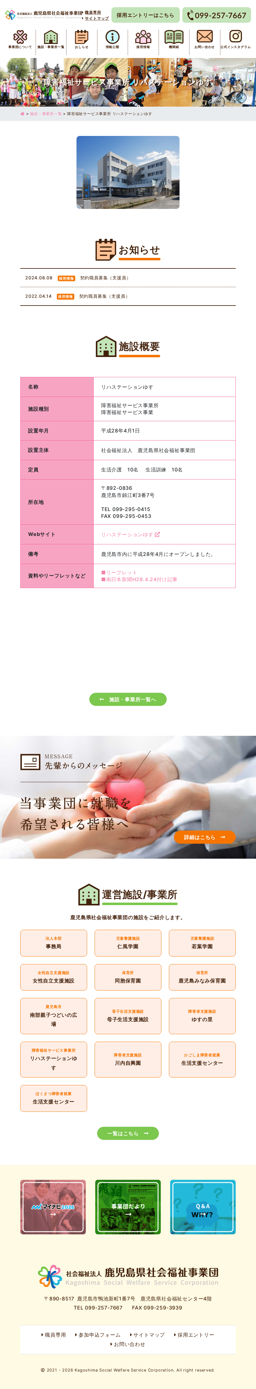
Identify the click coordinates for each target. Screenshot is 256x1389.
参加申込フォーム (100, 1335)
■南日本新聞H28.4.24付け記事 (139, 579)
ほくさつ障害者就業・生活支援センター (54, 1098)
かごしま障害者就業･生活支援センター (202, 1060)
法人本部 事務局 (54, 943)
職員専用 (55, 1335)
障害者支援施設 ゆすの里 (202, 1016)
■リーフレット (119, 572)
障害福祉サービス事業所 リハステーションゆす (54, 1060)
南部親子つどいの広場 (54, 1016)
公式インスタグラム (235, 47)
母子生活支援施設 (128, 1016)
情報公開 (112, 47)
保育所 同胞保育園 (128, 977)
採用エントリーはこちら (146, 15)
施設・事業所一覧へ (132, 699)
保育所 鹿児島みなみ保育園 (202, 977)
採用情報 (143, 47)
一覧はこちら (123, 1133)
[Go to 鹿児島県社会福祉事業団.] (22, 113)
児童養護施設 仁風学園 (128, 943)
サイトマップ (149, 1335)
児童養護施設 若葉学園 (202, 943)
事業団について (20, 47)
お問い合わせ (204, 47)
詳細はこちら (200, 837)
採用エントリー (196, 1335)
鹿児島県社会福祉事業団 (43, 14)
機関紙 (174, 47)
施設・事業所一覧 (50, 47)
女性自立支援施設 (54, 977)
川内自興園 (128, 1060)
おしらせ (81, 47)
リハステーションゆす (127, 534)
